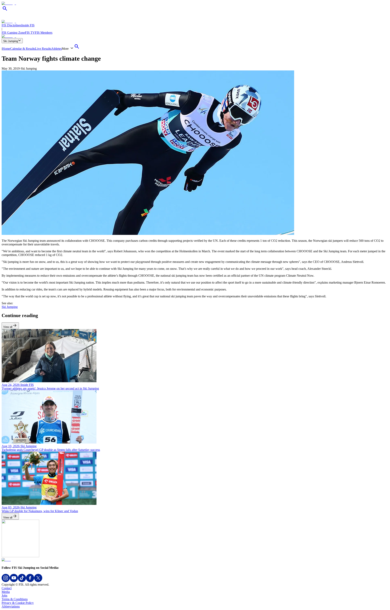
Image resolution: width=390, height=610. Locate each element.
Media (6, 592)
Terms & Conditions (15, 599)
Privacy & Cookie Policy (18, 603)
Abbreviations (11, 606)
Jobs (4, 595)
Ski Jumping (10, 41)
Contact (7, 588)
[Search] (5, 10)
